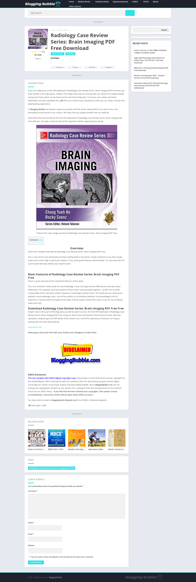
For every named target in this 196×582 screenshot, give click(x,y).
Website (31, 545)
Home (53, 30)
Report (38, 58)
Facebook (59, 67)
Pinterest (92, 67)
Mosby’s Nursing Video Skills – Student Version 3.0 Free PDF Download (149, 76)
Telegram (108, 67)
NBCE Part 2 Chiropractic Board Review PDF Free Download (151, 69)
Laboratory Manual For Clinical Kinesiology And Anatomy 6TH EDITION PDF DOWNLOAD (151, 85)
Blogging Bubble (55, 577)
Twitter (74, 67)
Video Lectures (75, 6)
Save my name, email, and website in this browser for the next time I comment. (62, 557)
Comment (32, 491)
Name (31, 522)
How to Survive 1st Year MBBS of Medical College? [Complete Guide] (150, 51)
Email (31, 534)
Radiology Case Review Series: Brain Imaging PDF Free (51, 468)
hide (40, 240)
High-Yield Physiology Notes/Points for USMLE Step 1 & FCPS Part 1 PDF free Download (149, 60)
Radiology (70, 54)
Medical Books (63, 30)
